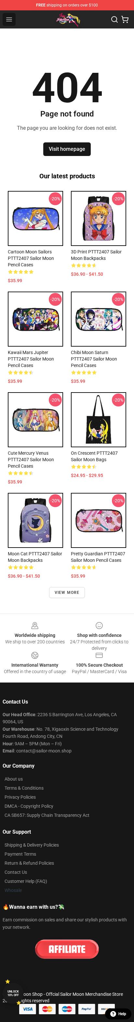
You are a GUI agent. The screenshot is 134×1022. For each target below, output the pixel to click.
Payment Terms (20, 854)
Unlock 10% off (13, 993)
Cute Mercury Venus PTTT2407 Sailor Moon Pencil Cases (31, 459)
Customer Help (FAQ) (26, 881)
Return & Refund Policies (29, 863)
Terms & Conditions (24, 788)
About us (14, 779)
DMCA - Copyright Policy (29, 806)
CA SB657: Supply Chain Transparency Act (47, 815)
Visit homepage (67, 149)
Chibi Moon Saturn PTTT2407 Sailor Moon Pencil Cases (94, 359)
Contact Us (16, 872)
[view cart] (125, 19)
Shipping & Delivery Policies (32, 845)
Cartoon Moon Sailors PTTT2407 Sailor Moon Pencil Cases (31, 258)
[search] (114, 19)
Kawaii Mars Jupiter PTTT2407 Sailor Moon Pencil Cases (31, 359)
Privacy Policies (20, 797)
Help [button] (122, 1014)
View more (67, 592)
